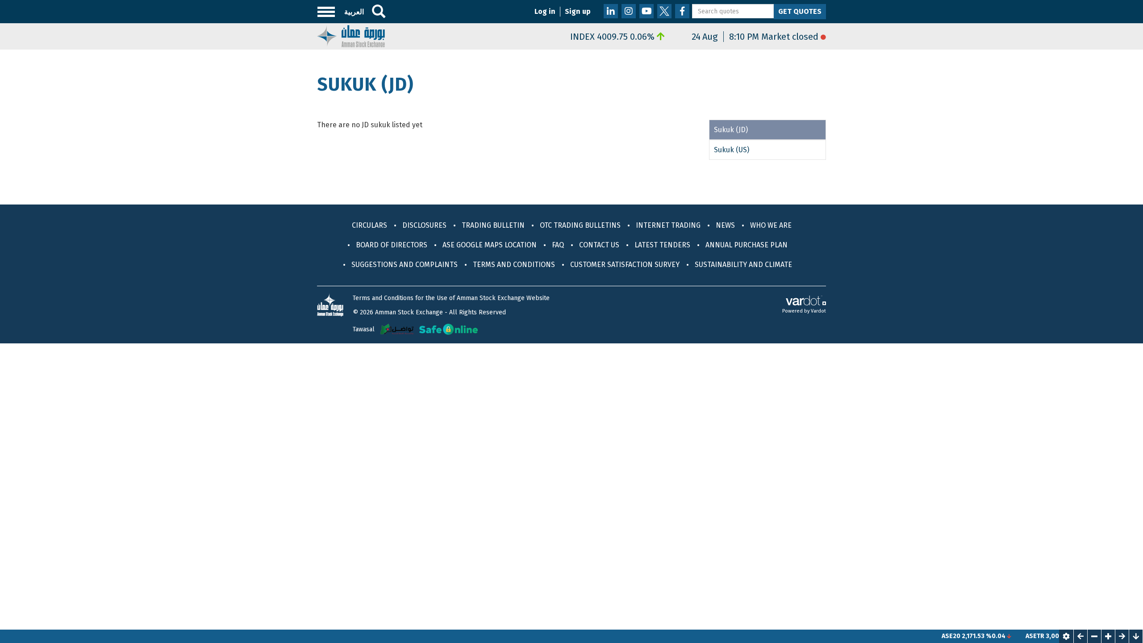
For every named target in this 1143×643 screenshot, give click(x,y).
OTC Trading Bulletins (580, 225)
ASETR (1019, 636)
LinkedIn (611, 11)
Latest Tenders (662, 245)
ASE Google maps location (489, 245)
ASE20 (935, 636)
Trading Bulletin (493, 225)
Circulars (369, 225)
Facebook (682, 11)
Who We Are (771, 225)
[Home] (351, 35)
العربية (354, 12)
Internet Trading (668, 225)
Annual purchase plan (746, 245)
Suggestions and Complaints (404, 264)
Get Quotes (800, 11)
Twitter (664, 11)
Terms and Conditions (514, 264)
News (725, 225)
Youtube (646, 11)
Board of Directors (391, 245)
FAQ (558, 245)
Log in (544, 11)
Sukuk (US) (731, 150)
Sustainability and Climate (743, 264)
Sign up (578, 11)
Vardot (818, 311)
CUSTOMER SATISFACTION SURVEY (625, 264)
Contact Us (599, 245)
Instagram (629, 11)
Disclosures (424, 225)
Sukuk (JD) (731, 129)
